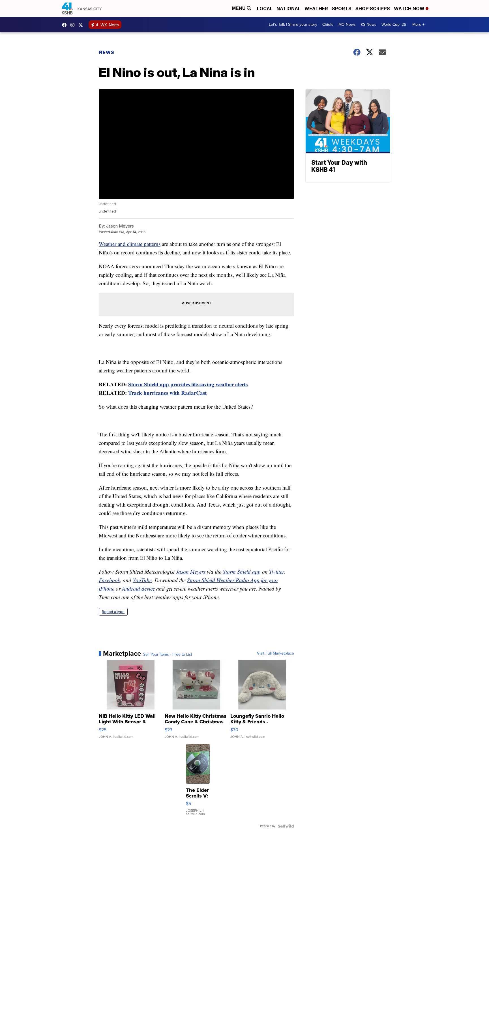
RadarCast (194, 392)
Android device (138, 588)
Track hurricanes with (154, 392)
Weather (316, 8)
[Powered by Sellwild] (286, 826)
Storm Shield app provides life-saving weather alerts (188, 384)
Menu (239, 8)
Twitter (276, 571)
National (288, 8)
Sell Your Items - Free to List (167, 655)
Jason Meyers (191, 571)
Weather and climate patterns (129, 243)
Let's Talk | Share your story (293, 24)
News (106, 52)
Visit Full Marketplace (275, 653)
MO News (347, 24)
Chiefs (327, 24)
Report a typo (113, 612)
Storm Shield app (242, 571)
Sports (341, 8)
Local (265, 8)
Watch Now (410, 8)
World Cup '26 (393, 24)
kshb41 (65, 25)
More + (418, 24)
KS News (368, 24)
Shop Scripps (372, 8)
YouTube (142, 580)
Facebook (109, 580)
